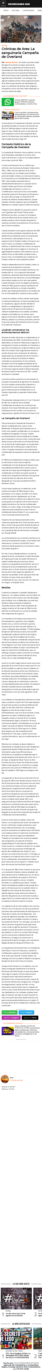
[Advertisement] (21, 1186)
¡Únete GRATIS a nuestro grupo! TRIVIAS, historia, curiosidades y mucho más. (26, 102)
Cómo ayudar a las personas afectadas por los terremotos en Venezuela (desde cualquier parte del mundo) (27, 115)
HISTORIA (15, 10)
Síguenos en (11, 1018)
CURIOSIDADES (28, 10)
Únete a (9, 1012)
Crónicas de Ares (11, 62)
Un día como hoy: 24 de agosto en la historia (15, 1314)
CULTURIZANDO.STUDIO (26, 1363)
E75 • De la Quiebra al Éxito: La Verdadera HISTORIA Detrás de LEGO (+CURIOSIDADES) (18, 1355)
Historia (4, 46)
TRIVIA (5, 10)
